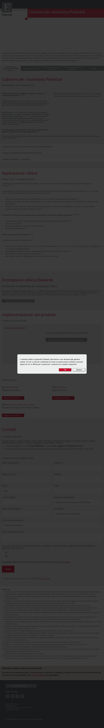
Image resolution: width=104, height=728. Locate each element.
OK (65, 370)
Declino (79, 370)
